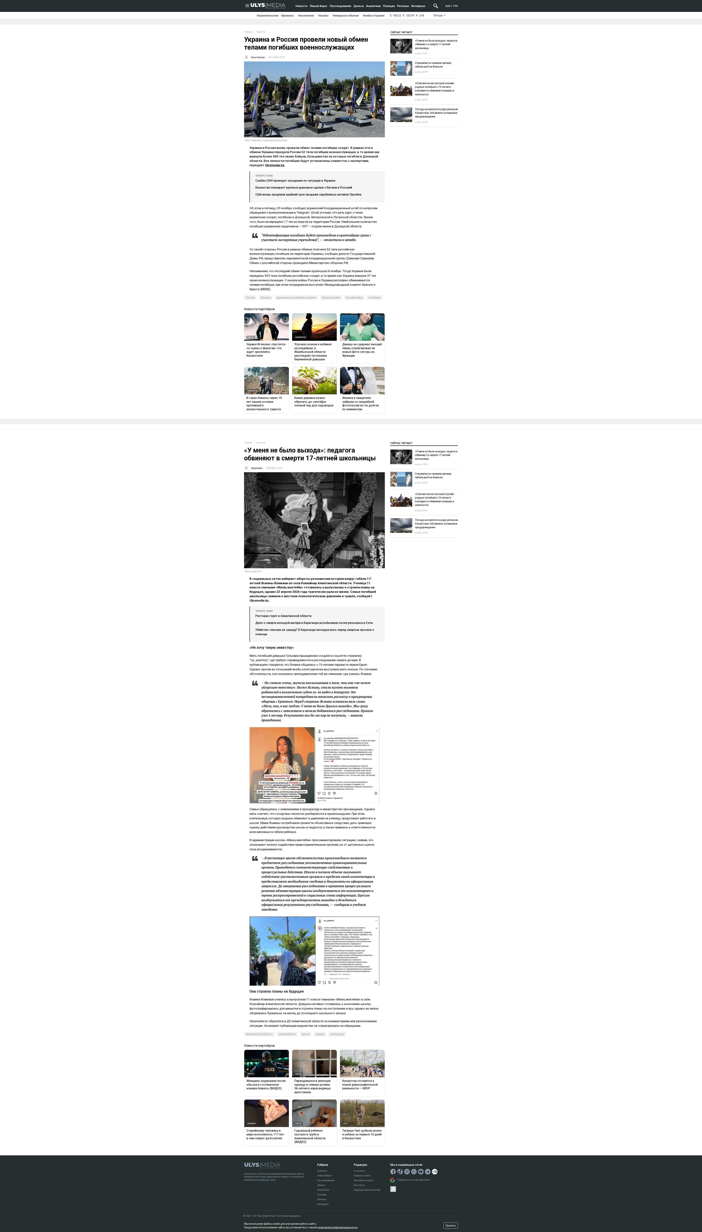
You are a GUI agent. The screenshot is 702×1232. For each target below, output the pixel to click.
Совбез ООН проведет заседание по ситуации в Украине (295, 180)
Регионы (403, 6)
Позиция (389, 6)
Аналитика (373, 6)
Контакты (359, 1185)
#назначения (306, 15)
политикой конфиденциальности (338, 1227)
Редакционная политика (367, 1189)
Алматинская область (259, 1034)
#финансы (287, 15)
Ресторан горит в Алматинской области (283, 616)
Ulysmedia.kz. (275, 165)
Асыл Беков (258, 57)
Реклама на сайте (363, 1180)
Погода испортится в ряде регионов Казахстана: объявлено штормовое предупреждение (436, 113)
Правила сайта (362, 1175)
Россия (250, 297)
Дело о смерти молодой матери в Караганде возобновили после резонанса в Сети (314, 623)
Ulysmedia (256, 468)
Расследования (340, 6)
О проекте (359, 1170)
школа (306, 1034)
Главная (248, 32)
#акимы (323, 15)
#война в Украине (373, 15)
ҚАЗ (448, 6)
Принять (451, 1225)
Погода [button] (438, 15)
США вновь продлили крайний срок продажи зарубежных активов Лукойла (308, 194)
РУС (455, 6)
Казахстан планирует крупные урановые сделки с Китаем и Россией (303, 187)
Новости (301, 6)
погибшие (374, 297)
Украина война (331, 297)
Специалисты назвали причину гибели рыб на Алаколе (433, 64)
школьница (337, 1034)
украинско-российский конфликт (296, 297)
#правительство (268, 15)
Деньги (359, 6)
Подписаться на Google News (413, 1179)
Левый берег (318, 6)
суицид (320, 1034)
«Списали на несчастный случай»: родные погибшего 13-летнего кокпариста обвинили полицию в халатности (435, 89)
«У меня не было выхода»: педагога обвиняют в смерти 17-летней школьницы (436, 44)
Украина (266, 297)
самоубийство (287, 1034)
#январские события (346, 15)
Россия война (354, 297)
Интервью (418, 6)
